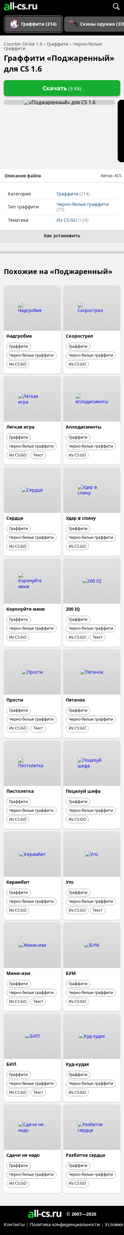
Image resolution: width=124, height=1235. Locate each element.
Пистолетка (20, 791)
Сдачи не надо (23, 1155)
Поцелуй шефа (83, 791)
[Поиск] (116, 6)
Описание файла (22, 176)
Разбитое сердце (85, 1155)
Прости (14, 700)
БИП (11, 1064)
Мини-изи (18, 973)
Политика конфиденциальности (65, 1224)
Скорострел (79, 336)
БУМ (71, 973)
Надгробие (19, 336)
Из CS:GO (72, 220)
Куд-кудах (77, 1064)
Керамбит (18, 882)
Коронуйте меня (25, 609)
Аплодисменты (83, 427)
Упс (70, 882)
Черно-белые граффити (83, 207)
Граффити (73, 194)
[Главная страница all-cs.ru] (20, 6)
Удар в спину (81, 518)
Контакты (14, 1224)
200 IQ (73, 609)
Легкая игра (20, 427)
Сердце (14, 518)
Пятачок (75, 700)
